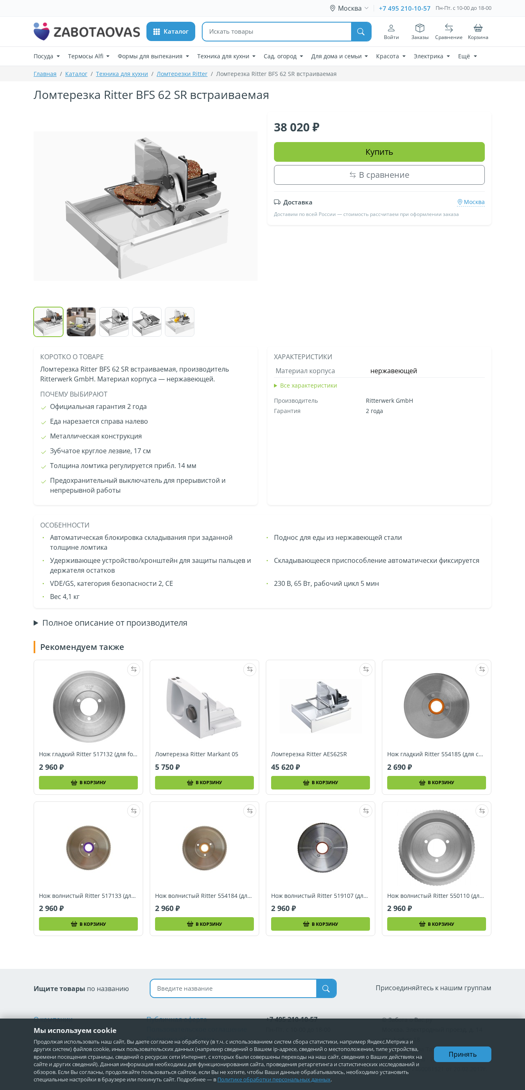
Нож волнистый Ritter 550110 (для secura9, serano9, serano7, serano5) (436, 896)
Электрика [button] (429, 56)
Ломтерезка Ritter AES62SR (309, 754)
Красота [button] (388, 56)
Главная (45, 74)
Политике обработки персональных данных (274, 1079)
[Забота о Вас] (87, 32)
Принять (463, 1054)
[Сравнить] (133, 669)
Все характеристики (308, 385)
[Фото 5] (179, 322)
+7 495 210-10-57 (405, 8)
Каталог (76, 74)
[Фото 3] (114, 322)
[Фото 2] (81, 322)
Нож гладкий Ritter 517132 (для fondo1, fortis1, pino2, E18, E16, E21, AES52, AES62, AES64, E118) (88, 754)
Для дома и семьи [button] (337, 56)
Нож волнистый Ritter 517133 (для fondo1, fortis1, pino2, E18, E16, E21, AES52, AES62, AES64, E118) (88, 896)
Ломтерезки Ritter (182, 74)
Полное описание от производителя (114, 623)
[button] (170, 31)
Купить (379, 151)
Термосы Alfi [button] (86, 56)
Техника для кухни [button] (224, 56)
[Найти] (361, 32)
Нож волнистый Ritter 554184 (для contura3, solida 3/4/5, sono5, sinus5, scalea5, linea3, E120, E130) (204, 896)
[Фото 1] (48, 322)
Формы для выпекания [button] (151, 56)
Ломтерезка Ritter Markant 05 (196, 754)
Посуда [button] (44, 56)
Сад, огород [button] (281, 56)
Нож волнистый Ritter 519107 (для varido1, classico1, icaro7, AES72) (320, 896)
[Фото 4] (147, 322)
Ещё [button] (465, 56)
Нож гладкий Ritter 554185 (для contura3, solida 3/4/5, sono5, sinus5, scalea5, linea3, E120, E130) (436, 754)
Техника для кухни (122, 74)
